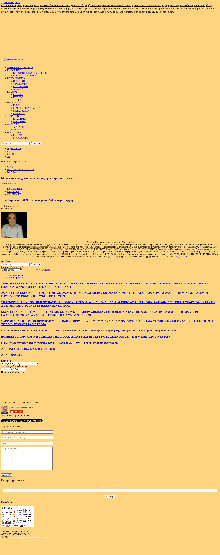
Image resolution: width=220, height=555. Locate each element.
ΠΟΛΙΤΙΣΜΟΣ (14, 132)
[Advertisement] (110, 36)
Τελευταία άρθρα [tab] (15, 275)
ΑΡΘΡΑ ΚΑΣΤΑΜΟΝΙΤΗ (20, 67)
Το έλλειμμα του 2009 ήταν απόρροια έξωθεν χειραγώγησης (37, 200)
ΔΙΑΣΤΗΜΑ (19, 121)
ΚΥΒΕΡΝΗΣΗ (20, 86)
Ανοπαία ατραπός (41, 537)
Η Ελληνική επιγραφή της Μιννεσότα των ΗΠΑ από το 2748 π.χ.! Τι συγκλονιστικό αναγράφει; (59, 342)
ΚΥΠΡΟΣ (18, 97)
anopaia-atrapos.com (20, 537)
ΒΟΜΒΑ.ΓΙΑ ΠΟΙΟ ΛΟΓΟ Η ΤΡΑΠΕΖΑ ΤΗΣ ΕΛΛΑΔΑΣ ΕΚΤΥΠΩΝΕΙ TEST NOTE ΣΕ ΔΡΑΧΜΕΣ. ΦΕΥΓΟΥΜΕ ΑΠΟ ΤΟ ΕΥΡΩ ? (85, 336)
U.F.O (16, 105)
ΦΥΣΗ (16, 129)
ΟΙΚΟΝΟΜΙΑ (20, 83)
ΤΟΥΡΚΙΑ (18, 100)
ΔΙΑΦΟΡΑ (18, 89)
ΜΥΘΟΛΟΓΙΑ (20, 137)
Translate (45, 269)
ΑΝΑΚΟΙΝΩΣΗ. (11, 355)
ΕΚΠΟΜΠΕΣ (14, 70)
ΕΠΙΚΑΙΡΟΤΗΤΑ (16, 78)
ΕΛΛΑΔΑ (18, 94)
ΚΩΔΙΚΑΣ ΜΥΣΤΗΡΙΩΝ (26, 75)
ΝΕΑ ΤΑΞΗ (19, 113)
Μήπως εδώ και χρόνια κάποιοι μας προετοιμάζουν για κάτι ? (39, 178)
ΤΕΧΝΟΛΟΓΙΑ (15, 116)
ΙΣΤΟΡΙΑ (17, 135)
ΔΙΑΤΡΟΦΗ (13, 124)
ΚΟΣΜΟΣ (12, 92)
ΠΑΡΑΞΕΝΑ (13, 102)
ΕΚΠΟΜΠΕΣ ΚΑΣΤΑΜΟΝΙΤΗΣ (30, 73)
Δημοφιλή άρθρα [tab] (15, 277)
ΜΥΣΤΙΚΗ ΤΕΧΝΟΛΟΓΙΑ (26, 108)
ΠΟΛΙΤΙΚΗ (19, 81)
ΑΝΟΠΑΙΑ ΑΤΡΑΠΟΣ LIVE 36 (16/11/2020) (28, 348)
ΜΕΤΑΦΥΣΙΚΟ (21, 110)
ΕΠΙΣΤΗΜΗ (19, 119)
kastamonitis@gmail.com (177, 256)
